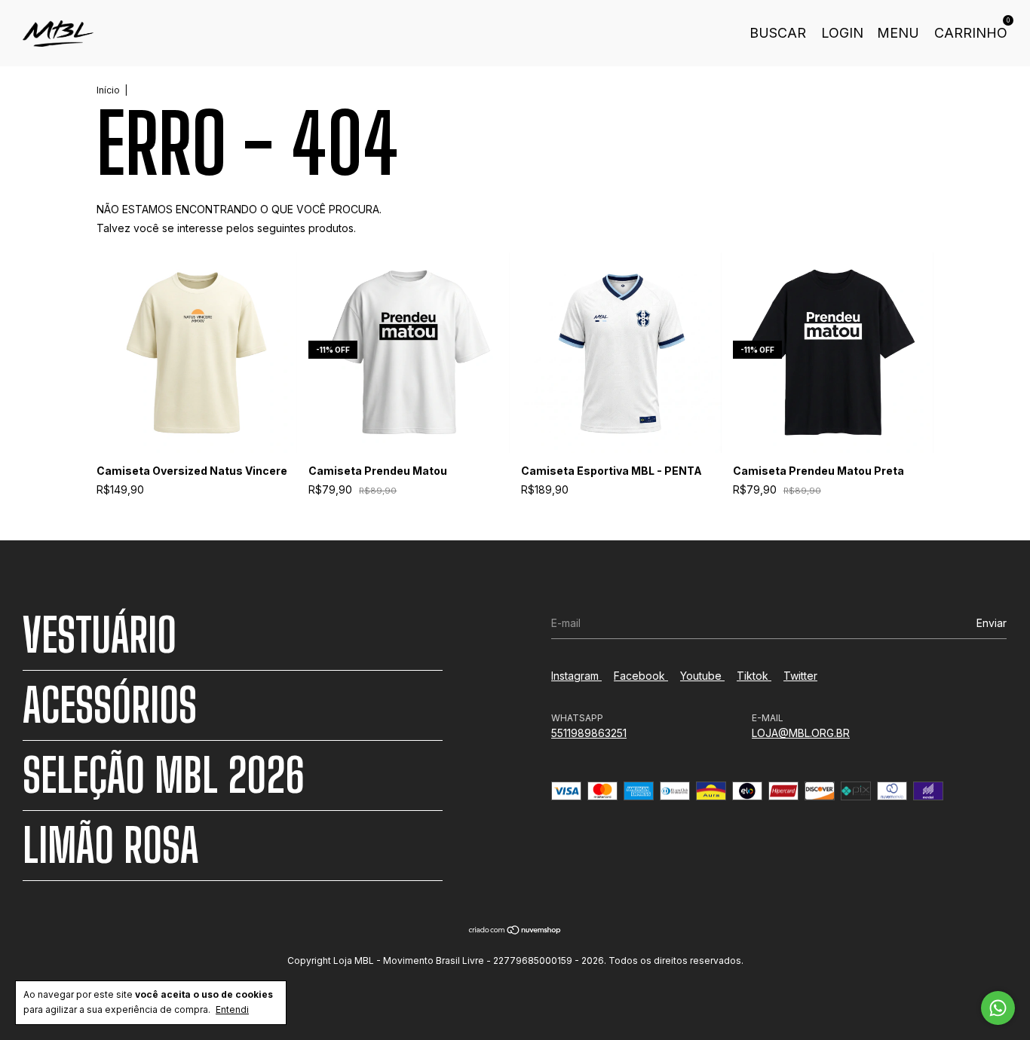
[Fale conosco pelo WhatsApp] (998, 1008)
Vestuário (99, 635)
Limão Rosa (110, 845)
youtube (702, 675)
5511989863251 (589, 732)
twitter (800, 675)
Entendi (232, 1009)
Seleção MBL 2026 (164, 775)
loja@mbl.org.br (801, 732)
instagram (576, 675)
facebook (641, 675)
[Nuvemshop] (515, 931)
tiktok (754, 675)
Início (108, 90)
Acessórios (110, 705)
